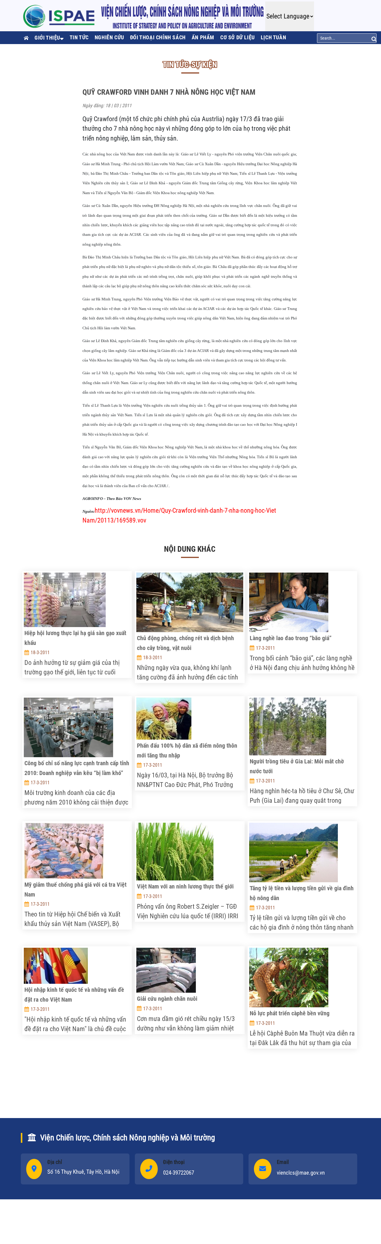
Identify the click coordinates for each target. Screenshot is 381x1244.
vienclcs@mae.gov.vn (301, 1172)
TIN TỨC (79, 37)
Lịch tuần (273, 37)
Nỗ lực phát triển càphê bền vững (290, 1013)
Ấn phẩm (203, 37)
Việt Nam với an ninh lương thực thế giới (185, 886)
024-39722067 (178, 1172)
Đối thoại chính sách (158, 37)
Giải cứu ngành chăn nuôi (167, 998)
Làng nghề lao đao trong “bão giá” (291, 638)
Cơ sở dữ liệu (237, 37)
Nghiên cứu (109, 37)
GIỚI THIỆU (47, 38)
